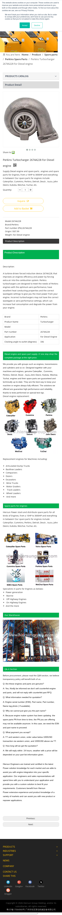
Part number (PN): (13, 228)
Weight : (9, 234)
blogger (8, 893)
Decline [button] (37, 25)
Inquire (21, 201)
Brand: (8, 224)
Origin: (8, 231)
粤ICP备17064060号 (15, 909)
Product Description (14, 241)
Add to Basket (21, 208)
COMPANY (8, 866)
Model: (8, 221)
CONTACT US (10, 871)
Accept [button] (24, 25)
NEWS (6, 860)
